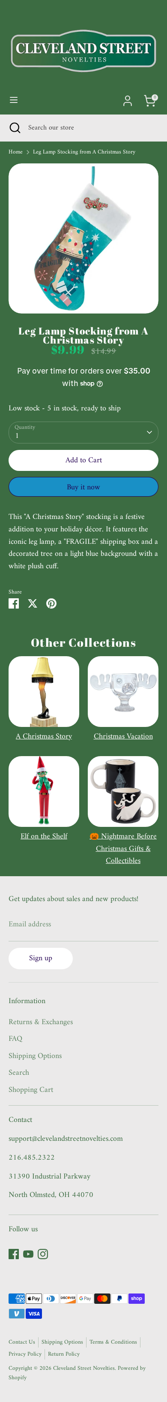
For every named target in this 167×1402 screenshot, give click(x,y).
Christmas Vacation (123, 736)
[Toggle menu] (13, 100)
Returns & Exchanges (41, 1022)
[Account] (127, 98)
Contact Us (22, 1342)
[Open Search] (14, 128)
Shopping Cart (31, 1090)
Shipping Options (35, 1056)
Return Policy (64, 1354)
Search (19, 1072)
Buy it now (83, 487)
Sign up (40, 958)
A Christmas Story (44, 736)
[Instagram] (43, 1254)
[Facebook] (14, 1254)
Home (16, 152)
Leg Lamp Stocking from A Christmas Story (84, 152)
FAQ (15, 1039)
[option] (83, 238)
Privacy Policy (25, 1354)
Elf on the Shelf (44, 836)
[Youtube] (28, 1254)
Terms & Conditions (113, 1342)
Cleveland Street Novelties (84, 1368)
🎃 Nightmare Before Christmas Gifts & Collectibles (123, 849)
